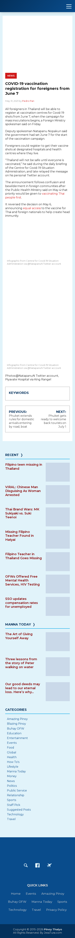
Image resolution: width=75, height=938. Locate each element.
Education (14, 733)
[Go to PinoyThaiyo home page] (24, 6)
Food (10, 747)
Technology (15, 814)
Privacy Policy (56, 910)
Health (12, 757)
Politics (12, 785)
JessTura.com (53, 932)
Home (16, 893)
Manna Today (18, 624)
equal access (32, 208)
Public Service (17, 790)
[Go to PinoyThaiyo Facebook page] (37, 865)
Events (12, 742)
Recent (12, 455)
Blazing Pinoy (16, 723)
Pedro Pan (28, 100)
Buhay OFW (15, 728)
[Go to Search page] (26, 865)
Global (11, 752)
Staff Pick (13, 805)
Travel (11, 819)
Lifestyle (12, 766)
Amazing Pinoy (17, 719)
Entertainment (17, 738)
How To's (13, 762)
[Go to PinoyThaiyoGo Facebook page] (49, 865)
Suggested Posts (19, 809)
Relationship (15, 795)
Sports (11, 800)
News (11, 75)
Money (12, 776)
